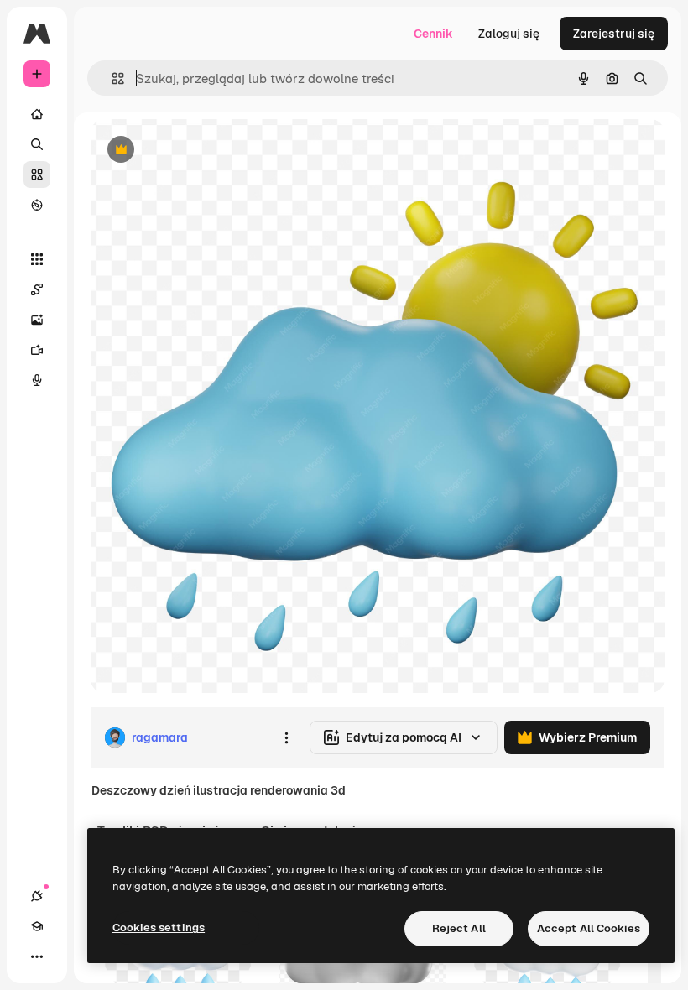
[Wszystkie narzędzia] (36, 259)
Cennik (433, 33)
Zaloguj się (508, 33)
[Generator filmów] (36, 349)
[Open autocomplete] (111, 78)
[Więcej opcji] (286, 737)
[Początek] (36, 114)
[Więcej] (36, 956)
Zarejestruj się (613, 33)
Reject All (459, 928)
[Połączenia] (36, 896)
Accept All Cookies (588, 928)
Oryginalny (206, 151)
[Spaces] (36, 289)
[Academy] (36, 926)
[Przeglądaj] (36, 204)
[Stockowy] (36, 174)
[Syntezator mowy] (36, 380)
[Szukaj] (36, 144)
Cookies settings (158, 927)
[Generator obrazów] (36, 319)
